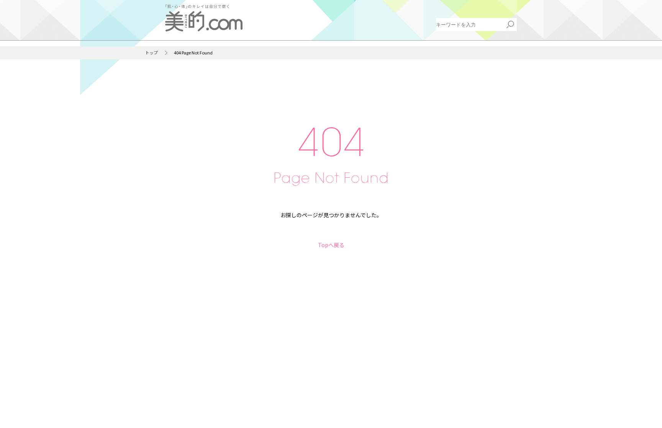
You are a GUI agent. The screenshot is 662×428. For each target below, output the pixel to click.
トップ (151, 53)
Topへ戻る (331, 245)
